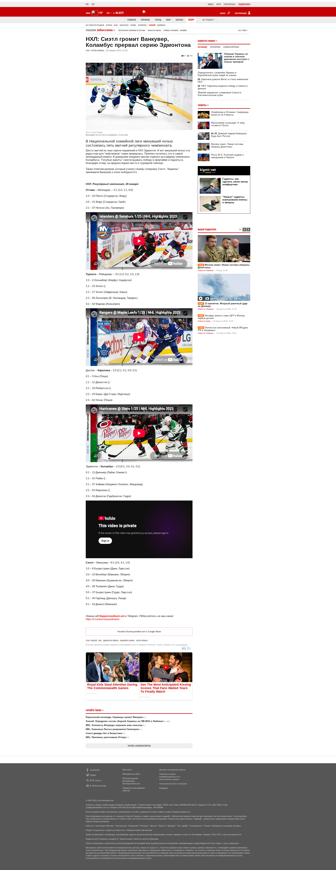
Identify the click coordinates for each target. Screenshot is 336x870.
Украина (145, 19)
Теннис (133, 25)
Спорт (191, 19)
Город (158, 19)
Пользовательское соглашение (173, 784)
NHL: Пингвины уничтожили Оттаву (107, 737)
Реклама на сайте (131, 774)
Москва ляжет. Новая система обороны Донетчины (227, 145)
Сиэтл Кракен (142, 640)
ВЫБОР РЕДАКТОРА (207, 229)
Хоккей (152, 25)
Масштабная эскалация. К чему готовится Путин (228, 124)
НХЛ (99, 640)
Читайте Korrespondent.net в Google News (139, 631)
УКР (93, 4)
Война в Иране (142, 30)
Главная (131, 19)
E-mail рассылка (98, 786)
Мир (168, 19)
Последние (202, 47)
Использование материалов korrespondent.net (131, 781)
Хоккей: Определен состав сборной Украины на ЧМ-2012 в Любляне (128, 721)
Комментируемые (231, 47)
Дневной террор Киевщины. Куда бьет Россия (229, 134)
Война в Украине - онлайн (175, 30)
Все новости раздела (95, 25)
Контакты (127, 769)
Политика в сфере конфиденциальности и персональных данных (169, 776)
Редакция (163, 788)
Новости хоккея (206, 40)
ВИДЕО (211, 4)
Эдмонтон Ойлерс (111, 640)
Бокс (116, 25)
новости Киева (154, 30)
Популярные (215, 47)
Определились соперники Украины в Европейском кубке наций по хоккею (217, 74)
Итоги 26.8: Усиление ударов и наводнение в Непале (227, 156)
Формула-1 (142, 25)
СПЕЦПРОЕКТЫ (244, 4)
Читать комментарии (139, 745)
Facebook (94, 770)
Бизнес (179, 19)
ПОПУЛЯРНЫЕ (229, 4)
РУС (87, 4)
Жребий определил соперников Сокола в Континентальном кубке (219, 93)
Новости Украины (206, 270)
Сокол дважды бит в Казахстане (105, 733)
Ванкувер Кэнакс (127, 640)
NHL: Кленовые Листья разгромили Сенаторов (114, 729)
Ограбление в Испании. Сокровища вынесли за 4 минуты (229, 113)
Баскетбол (124, 25)
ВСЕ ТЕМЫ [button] (242, 30)
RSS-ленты (95, 780)
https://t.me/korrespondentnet (102, 619)
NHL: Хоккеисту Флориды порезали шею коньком (116, 725)
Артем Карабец (97, 50)
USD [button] (108, 13)
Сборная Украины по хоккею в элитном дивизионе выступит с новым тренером (236, 58)
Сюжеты (202, 105)
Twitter (93, 775)
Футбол (109, 25)
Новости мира (204, 321)
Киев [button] (88, 13)
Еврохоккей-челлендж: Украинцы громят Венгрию (116, 717)
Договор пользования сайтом (172, 770)
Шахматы (161, 25)
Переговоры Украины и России (131, 30)
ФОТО (218, 4)
